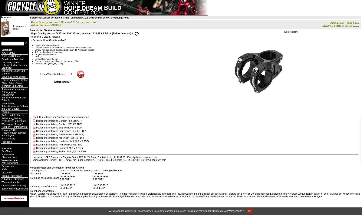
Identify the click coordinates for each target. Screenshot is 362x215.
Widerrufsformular (11, 182)
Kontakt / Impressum (12, 176)
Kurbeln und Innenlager (14, 89)
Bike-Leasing (8, 138)
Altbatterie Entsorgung (13, 179)
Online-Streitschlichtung (14, 185)
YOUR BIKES (8, 53)
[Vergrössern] (291, 32)
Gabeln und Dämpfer (12, 59)
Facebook (7, 142)
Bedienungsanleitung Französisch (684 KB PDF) (61, 131)
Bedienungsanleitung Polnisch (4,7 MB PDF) (59, 144)
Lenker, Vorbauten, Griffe (14, 80)
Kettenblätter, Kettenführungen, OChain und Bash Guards (15, 106)
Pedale (5, 112)
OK (250, 211)
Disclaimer (7, 172)
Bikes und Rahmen (11, 56)
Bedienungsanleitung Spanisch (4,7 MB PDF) (59, 148)
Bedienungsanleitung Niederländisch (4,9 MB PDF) (62, 141)
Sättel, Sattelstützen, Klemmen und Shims (12, 84)
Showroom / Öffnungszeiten (9, 156)
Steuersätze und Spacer (14, 77)
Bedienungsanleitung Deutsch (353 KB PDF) (59, 124)
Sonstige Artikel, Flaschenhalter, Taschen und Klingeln (14, 133)
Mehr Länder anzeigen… (43, 191)
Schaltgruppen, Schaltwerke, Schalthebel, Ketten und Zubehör (14, 96)
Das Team (7, 151)
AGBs (4, 169)
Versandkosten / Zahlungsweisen (10, 161)
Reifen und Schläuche (13, 115)
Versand (356, 26)
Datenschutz (8, 166)
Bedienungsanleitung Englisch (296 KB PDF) (59, 127)
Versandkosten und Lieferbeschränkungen (300, 196)
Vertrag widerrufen (14, 198)
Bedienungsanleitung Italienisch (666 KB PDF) (60, 138)
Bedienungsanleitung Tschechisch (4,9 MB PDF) (61, 151)
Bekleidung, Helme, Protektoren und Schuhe (14, 119)
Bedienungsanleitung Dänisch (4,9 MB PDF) (59, 121)
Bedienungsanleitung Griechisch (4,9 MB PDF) (60, 134)
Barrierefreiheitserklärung (15, 188)
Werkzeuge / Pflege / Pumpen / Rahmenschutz (14, 125)
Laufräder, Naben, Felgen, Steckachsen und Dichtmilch (15, 65)
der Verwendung (233, 211)
